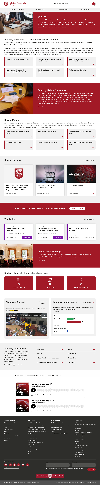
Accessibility (21, 482)
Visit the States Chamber (80, 439)
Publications (7, 438)
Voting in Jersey (78, 428)
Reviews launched (19, 287)
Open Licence (72, 482)
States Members (63, 9)
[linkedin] (18, 464)
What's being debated (9, 422)
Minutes (39, 354)
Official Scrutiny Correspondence (48, 358)
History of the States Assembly (35, 425)
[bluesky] (5, 464)
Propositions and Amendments (47, 362)
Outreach (77, 441)
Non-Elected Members (56, 429)
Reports (70, 349)
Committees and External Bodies (35, 442)
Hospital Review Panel (13, 142)
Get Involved (85, 9)
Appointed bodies (32, 440)
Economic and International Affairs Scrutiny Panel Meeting (48, 229)
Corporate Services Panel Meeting (16, 229)
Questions (30, 433)
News (5, 431)
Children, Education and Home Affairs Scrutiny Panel (79, 60)
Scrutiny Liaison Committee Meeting (78, 229)
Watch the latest (42, 302)
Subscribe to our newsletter (81, 445)
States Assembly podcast (81, 450)
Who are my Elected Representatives (60, 425)
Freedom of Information (62, 482)
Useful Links (35, 482)
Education (77, 443)
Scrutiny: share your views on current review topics (85, 425)
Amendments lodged (81, 287)
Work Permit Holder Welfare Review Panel (81, 143)
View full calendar (88, 219)
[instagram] (27, 464)
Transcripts (71, 362)
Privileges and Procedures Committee (37, 431)
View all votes (87, 302)
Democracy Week (79, 437)
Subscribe (91, 469)
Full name (74, 462)
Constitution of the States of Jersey (36, 429)
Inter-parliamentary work (33, 449)
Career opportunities (80, 454)
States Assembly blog (80, 447)
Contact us (77, 456)
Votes (5, 427)
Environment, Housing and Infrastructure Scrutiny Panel (16, 71)
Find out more (42, 107)
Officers (53, 431)
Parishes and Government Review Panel (17, 132)
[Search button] (93, 3)
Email (47, 462)
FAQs (29, 453)
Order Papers (7, 425)
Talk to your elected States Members (83, 432)
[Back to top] (96, 480)
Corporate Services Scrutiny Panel (17, 59)
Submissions (72, 358)
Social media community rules (11, 468)
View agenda (27, 237)
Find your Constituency (80, 434)
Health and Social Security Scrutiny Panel (49, 71)
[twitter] (10, 464)
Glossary (30, 451)
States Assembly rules (33, 436)
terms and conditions (61, 468)
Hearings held (50, 287)
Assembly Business (17, 9)
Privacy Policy (80, 482)
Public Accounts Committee (78, 70)
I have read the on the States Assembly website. (65, 468)
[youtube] (22, 464)
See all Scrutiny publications (13, 365)
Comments (40, 349)
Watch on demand (8, 429)
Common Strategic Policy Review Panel (80, 132)
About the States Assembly (34, 422)
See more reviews (88, 160)
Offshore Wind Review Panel (47, 132)
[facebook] (14, 464)
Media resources (79, 452)
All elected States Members (58, 422)
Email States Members (56, 427)
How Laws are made (32, 438)
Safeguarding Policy (90, 482)
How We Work (40, 9)
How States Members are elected (36, 427)
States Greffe (31, 444)
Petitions (77, 430)
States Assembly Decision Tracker (12, 436)
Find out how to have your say (82, 422)
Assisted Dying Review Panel (47, 142)
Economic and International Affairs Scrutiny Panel (49, 60)
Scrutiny (6, 440)
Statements (72, 354)
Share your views (78, 209)
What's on (6, 433)
